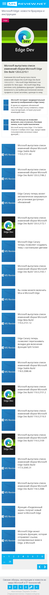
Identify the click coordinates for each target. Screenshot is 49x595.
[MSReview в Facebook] (15, 587)
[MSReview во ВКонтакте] (10, 587)
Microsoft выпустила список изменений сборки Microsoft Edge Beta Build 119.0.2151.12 (32, 318)
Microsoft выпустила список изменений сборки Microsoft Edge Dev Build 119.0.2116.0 (32, 413)
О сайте (34, 591)
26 (10, 561)
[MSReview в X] (20, 587)
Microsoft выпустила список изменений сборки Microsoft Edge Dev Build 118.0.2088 (32, 486)
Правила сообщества (32, 594)
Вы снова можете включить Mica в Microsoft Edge (32, 291)
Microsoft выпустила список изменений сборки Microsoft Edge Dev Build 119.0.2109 (32, 437)
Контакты (27, 591)
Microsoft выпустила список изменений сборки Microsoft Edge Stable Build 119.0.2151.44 (32, 149)
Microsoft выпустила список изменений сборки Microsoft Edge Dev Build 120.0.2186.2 (32, 172)
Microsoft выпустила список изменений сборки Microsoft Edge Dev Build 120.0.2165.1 (32, 268)
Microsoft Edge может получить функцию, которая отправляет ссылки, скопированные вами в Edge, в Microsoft (32, 537)
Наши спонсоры (16, 591)
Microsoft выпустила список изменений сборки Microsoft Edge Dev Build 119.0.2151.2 (32, 389)
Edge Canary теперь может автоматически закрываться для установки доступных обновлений (32, 198)
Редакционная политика (16, 594)
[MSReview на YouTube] (26, 587)
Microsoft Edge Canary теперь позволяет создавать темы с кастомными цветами (32, 244)
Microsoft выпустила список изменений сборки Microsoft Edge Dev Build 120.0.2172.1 (32, 220)
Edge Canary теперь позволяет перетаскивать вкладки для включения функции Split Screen (31, 342)
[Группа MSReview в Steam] (31, 587)
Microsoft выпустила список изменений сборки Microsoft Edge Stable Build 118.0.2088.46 (32, 367)
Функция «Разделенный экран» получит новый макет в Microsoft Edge (30, 510)
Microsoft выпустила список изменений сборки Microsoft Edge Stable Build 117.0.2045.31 (32, 463)
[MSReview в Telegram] (36, 587)
